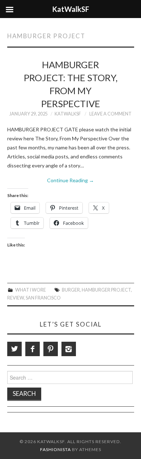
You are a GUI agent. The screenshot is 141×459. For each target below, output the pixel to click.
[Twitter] (14, 349)
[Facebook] (32, 349)
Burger (71, 290)
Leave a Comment (110, 114)
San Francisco (43, 298)
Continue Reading (70, 180)
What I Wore (30, 290)
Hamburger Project (106, 290)
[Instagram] (68, 349)
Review (15, 298)
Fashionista (55, 449)
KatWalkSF (68, 114)
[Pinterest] (50, 349)
